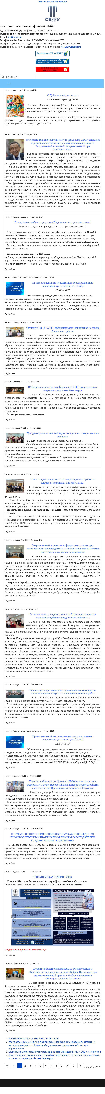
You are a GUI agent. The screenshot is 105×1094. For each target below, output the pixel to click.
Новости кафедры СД (14, 609)
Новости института (13, 90)
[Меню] (8, 84)
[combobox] (17, 76)
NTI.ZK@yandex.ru (71, 46)
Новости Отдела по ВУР (15, 382)
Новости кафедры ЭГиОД (15, 322)
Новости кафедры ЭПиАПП (16, 540)
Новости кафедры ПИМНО (16, 684)
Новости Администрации (15, 217)
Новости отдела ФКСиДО (15, 776)
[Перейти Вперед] (74, 1065)
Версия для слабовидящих (52, 1)
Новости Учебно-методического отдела (22, 277)
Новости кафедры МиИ (15, 474)
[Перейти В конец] (80, 1065)
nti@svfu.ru (14, 36)
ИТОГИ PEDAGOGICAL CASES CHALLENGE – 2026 (33, 1038)
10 (67, 1065)
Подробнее (10, 269)
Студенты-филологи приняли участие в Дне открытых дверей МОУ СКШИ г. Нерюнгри (54, 1051)
